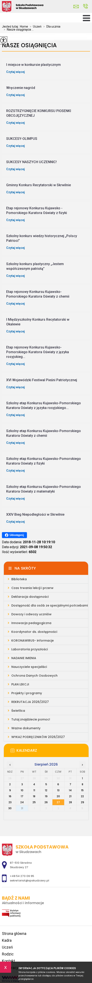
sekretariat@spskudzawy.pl (77, 6)
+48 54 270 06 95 (85, 6)
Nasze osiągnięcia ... (19, 29)
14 (70, 790)
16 (10, 796)
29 (82, 802)
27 (58, 802)
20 (58, 796)
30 (10, 808)
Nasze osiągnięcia (29, 45)
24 (22, 802)
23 (10, 802)
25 (34, 802)
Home (24, 26)
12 (46, 790)
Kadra (7, 940)
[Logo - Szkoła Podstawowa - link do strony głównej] (32, 7)
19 (46, 796)
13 (58, 790)
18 (34, 796)
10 (22, 790)
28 (70, 802)
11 (34, 790)
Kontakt (8, 961)
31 (22, 808)
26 (46, 802)
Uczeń (36, 26)
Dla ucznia (51, 26)
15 (82, 790)
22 (82, 796)
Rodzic (8, 954)
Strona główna (14, 933)
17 (22, 796)
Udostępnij (17, 535)
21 (70, 796)
